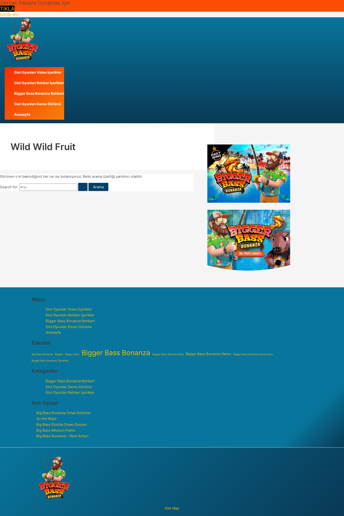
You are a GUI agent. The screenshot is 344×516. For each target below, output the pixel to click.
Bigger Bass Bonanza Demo (208, 354)
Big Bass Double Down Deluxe (61, 424)
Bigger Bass (72, 354)
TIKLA (7, 9)
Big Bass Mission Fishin (55, 430)
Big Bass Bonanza (42, 354)
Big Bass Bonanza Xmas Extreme (63, 413)
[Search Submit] (83, 187)
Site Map (172, 508)
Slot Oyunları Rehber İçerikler (39, 83)
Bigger (59, 354)
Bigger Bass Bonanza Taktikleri (50, 360)
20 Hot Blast (46, 418)
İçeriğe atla (9, 14)
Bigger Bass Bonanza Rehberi (39, 93)
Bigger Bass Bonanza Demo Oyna (253, 354)
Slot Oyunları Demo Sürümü (37, 104)
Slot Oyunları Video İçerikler (38, 72)
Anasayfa (22, 114)
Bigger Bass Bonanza (116, 353)
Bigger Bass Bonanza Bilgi (168, 354)
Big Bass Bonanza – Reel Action (62, 436)
